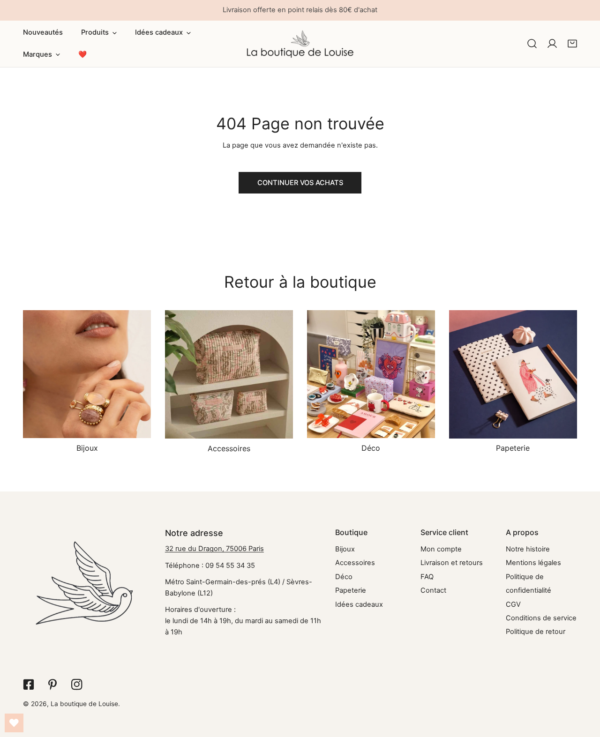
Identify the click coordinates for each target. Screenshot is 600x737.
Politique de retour (535, 631)
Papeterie (350, 590)
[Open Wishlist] (14, 723)
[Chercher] (532, 44)
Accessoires (355, 562)
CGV (513, 604)
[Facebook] (28, 684)
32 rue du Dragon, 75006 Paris (214, 548)
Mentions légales (533, 562)
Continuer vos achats (300, 183)
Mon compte (441, 549)
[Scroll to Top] (583, 687)
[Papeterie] (513, 374)
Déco (343, 577)
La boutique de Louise (84, 703)
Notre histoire (528, 549)
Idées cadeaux (359, 604)
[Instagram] (77, 684)
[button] (99, 33)
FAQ (427, 577)
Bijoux (345, 549)
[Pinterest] (53, 684)
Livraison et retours (451, 562)
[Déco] (371, 374)
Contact (433, 590)
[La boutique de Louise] (300, 44)
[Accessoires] (229, 374)
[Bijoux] (87, 374)
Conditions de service (541, 618)
